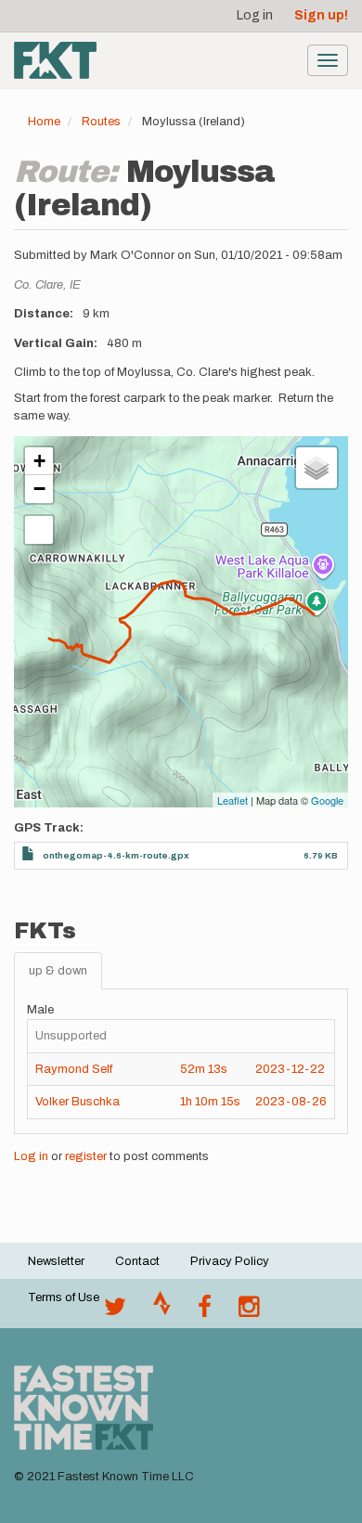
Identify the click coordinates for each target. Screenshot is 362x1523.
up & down (58, 970)
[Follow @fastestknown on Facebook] (205, 1311)
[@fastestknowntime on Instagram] (249, 1311)
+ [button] (39, 460)
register (86, 1156)
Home (44, 121)
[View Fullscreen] (39, 530)
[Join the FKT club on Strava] (162, 1311)
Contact (137, 1261)
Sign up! (321, 15)
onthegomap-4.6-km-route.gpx (116, 855)
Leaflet (232, 800)
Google (327, 800)
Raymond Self (73, 1069)
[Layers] (316, 467)
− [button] (39, 488)
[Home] (55, 60)
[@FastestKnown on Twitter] (115, 1311)
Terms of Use (63, 1297)
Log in (255, 15)
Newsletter (56, 1261)
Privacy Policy (229, 1261)
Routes (101, 121)
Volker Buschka (77, 1101)
